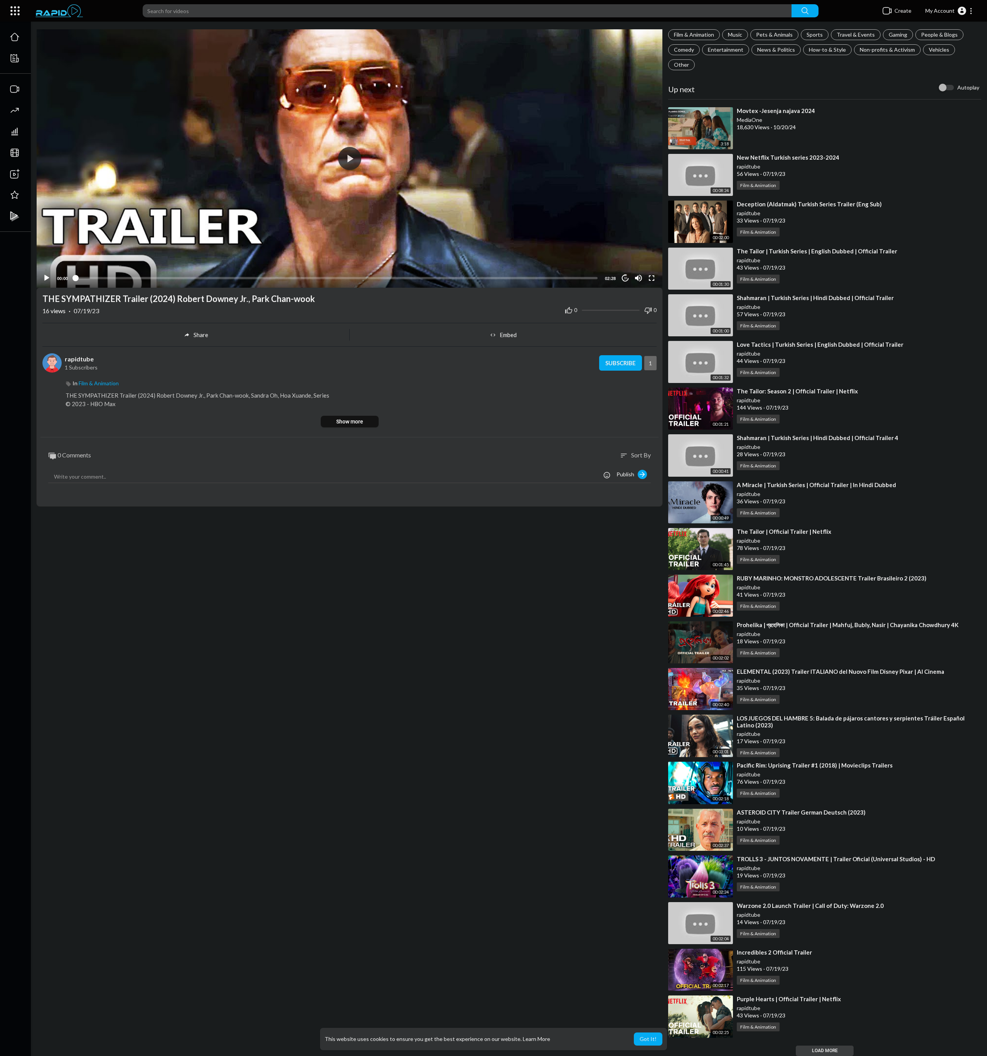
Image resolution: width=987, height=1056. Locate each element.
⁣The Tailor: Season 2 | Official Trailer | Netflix (797, 391)
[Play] (47, 278)
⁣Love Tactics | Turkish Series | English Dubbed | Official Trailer (820, 344)
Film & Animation (694, 34)
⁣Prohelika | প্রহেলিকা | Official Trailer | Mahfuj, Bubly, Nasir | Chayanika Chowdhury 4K (847, 624)
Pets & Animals (774, 34)
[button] (949, 11)
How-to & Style (827, 49)
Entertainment (725, 49)
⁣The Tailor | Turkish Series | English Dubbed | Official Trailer (817, 251)
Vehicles (939, 49)
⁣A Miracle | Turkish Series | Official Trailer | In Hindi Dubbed (816, 484)
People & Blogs (939, 34)
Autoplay (968, 87)
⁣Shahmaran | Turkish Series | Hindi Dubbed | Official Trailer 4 (817, 437)
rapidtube (748, 166)
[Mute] (638, 278)
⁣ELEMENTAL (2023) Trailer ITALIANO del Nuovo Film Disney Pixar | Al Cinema (840, 671)
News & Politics (776, 49)
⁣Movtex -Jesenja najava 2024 (776, 110)
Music (735, 34)
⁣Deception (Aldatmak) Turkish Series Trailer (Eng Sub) (809, 204)
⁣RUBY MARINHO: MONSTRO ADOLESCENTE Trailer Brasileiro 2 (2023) (831, 578)
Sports (815, 34)
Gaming (898, 34)
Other (681, 64)
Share (201, 334)
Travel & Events (856, 34)
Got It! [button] (648, 1039)
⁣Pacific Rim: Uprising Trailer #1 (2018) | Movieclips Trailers (815, 765)
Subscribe (620, 362)
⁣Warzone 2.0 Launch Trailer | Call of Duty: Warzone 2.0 (810, 905)
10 (625, 278)
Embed (508, 334)
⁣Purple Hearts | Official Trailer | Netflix (789, 998)
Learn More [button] (536, 1039)
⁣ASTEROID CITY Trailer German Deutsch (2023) (801, 812)
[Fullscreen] (651, 278)
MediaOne (749, 119)
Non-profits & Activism (887, 49)
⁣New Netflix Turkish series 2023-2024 (788, 157)
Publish (627, 474)
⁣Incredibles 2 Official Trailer (774, 952)
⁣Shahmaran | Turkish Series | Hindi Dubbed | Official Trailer (815, 297)
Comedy (684, 49)
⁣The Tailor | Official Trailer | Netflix (784, 531)
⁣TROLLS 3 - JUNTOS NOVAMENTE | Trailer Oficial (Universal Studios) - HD (836, 858)
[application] (349, 158)
